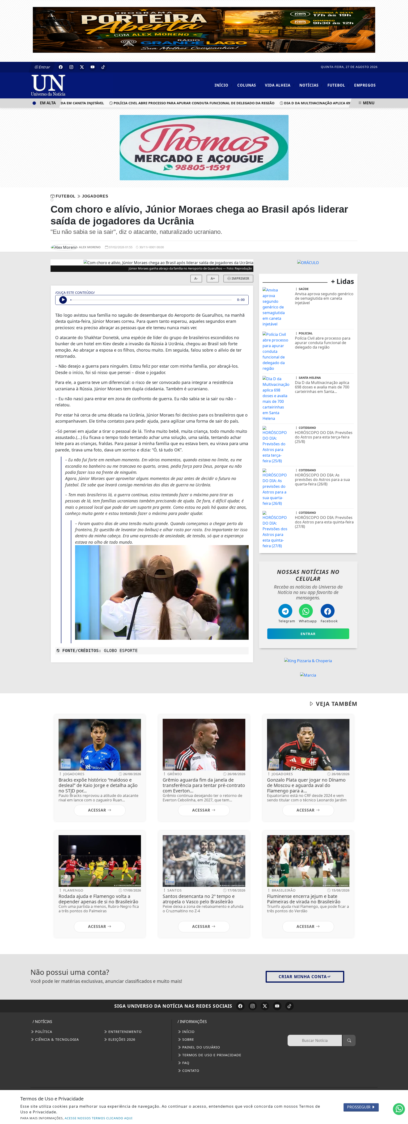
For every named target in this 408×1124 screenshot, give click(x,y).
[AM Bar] (308, 262)
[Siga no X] (82, 67)
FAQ (185, 1063)
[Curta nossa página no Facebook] (240, 1006)
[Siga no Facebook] (60, 67)
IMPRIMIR (240, 278)
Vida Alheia (280, 85)
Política (43, 1031)
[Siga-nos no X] (265, 1006)
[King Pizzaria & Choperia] (308, 660)
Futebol (338, 85)
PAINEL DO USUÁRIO (200, 1047)
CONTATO (190, 1070)
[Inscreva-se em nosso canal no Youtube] (277, 1006)
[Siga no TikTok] (103, 67)
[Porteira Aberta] (204, 29)
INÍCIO (188, 1031)
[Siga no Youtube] (92, 67)
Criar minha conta (303, 976)
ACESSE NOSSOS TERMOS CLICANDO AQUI (98, 1118)
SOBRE (187, 1039)
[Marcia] (308, 674)
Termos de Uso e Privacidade (211, 1055)
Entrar (44, 67)
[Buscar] (349, 1040)
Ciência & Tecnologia (56, 1039)
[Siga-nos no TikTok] (289, 1006)
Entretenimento (124, 1031)
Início (224, 85)
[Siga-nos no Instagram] (252, 1006)
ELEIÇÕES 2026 (121, 1039)
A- (196, 278)
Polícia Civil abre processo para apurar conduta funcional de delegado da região (177, 103)
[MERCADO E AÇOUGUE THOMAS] (204, 147)
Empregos (365, 85)
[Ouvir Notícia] (63, 300)
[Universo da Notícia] (71, 85)
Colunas (248, 85)
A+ (213, 278)
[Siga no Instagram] (71, 67)
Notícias (311, 85)
